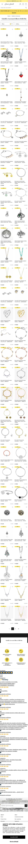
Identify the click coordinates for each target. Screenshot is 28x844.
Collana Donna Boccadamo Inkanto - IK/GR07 (20, 62)
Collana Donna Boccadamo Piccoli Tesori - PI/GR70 (20, 580)
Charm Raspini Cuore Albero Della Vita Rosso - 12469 (21, 82)
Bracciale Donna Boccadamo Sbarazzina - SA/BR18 (7, 162)
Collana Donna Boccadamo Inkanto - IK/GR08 (6, 261)
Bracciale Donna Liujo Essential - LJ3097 (5, 441)
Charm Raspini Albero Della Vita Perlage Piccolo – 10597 (7, 42)
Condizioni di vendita (19, 816)
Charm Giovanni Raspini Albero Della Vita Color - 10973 (20, 222)
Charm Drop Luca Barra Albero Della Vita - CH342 (6, 222)
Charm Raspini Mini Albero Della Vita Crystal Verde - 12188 (6, 560)
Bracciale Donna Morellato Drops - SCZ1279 (6, 480)
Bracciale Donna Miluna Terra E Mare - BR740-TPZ (7, 461)
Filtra (6, 24)
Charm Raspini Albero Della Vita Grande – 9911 (20, 242)
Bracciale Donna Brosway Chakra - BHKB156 (20, 381)
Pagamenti (17, 821)
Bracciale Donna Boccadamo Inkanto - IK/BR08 (7, 142)
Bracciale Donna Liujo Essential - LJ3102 (19, 441)
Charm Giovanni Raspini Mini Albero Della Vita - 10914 (7, 540)
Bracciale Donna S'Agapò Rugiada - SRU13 (20, 202)
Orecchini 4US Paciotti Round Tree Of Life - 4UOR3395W (21, 301)
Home (9, 16)
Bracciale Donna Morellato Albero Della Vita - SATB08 (20, 461)
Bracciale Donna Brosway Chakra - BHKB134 (6, 381)
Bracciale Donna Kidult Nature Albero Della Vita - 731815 (6, 421)
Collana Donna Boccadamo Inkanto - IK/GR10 (20, 261)
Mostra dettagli (14, 841)
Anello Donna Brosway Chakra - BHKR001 (5, 321)
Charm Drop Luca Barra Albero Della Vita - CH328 (20, 520)
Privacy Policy (8, 808)
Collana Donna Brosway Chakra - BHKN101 (20, 600)
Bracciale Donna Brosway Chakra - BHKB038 (20, 361)
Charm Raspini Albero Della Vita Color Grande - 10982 (6, 62)
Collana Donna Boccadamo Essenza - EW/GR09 (20, 560)
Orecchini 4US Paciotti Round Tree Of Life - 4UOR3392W (7, 301)
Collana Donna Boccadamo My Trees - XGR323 (6, 580)
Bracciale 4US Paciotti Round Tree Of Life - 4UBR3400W (7, 341)
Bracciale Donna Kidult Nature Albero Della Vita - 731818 (20, 421)
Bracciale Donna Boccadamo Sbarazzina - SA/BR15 (21, 142)
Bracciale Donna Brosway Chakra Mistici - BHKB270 (20, 401)
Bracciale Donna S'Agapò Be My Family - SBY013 (21, 480)
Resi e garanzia (18, 819)
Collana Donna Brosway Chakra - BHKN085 (6, 600)
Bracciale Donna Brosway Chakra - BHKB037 (6, 361)
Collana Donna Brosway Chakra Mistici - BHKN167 (6, 620)
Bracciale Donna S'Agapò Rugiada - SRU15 (6, 500)
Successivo (10, 685)
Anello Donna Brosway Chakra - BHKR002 (19, 321)
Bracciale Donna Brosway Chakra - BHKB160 (6, 401)
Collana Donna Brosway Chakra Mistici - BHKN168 (20, 620)
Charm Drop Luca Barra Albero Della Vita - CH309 (6, 520)
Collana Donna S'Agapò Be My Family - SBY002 (20, 281)
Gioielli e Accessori (16, 16)
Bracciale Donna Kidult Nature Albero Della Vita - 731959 (20, 182)
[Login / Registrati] (20, 4)
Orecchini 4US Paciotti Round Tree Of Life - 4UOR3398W (7, 122)
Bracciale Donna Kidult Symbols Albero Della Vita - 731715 (7, 202)
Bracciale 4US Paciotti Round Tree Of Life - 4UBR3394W (21, 122)
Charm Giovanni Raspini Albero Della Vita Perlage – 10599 (6, 242)
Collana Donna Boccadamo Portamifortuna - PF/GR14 (20, 102)
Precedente (3, 685)
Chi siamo (3, 821)
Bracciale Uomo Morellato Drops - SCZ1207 (20, 500)
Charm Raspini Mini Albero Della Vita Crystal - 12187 (20, 540)
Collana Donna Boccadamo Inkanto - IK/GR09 (6, 82)
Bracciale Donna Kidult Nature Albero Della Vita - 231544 (6, 182)
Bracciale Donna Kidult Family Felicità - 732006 (20, 162)
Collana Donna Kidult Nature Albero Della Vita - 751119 (7, 281)
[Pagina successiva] (18, 628)
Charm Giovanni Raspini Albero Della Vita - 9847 (20, 42)
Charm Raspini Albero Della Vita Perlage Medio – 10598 (7, 102)
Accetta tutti (14, 837)
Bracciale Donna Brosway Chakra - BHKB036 (20, 341)
